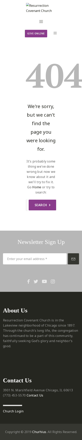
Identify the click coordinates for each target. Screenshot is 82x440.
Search (41, 205)
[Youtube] (44, 281)
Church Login (13, 411)
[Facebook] (28, 281)
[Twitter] (36, 281)
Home (36, 187)
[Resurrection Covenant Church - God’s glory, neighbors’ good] (41, 8)
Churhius (39, 432)
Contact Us (35, 395)
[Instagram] (53, 281)
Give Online (36, 33)
